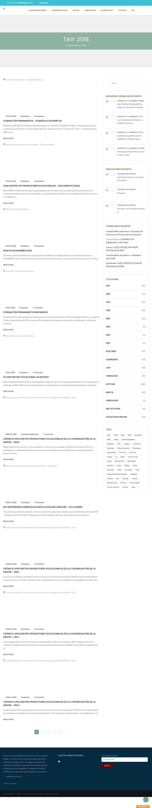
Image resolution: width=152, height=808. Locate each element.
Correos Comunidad (10, 783)
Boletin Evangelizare (128, 439)
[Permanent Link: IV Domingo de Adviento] (110, 177)
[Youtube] (146, 3)
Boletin (116, 439)
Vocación (122, 10)
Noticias (76, 10)
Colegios (127, 444)
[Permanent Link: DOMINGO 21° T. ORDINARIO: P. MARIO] (110, 104)
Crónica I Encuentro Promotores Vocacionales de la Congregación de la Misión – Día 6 (49, 570)
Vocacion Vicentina (116, 417)
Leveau (109, 461)
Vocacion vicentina (113, 487)
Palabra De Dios (107, 10)
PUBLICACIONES (90, 10)
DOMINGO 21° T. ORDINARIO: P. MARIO (130, 101)
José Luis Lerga (133, 457)
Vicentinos (24, 116)
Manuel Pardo (119, 461)
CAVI (133, 10)
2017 (108, 285)
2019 (108, 302)
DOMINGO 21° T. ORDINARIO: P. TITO (130, 116)
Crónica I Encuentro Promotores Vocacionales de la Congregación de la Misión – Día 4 (49, 703)
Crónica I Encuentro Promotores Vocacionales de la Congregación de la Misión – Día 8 (49, 440)
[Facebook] (140, 3)
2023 (108, 335)
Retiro (120, 470)
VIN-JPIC (124, 483)
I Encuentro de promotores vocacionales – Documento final (41, 185)
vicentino (135, 478)
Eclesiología (136, 448)
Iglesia (123, 457)
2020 (108, 310)
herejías (109, 457)
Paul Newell (111, 263)
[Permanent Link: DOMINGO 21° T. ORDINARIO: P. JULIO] (110, 136)
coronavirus (137, 444)
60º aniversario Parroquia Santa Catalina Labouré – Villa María (43, 507)
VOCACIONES (134, 483)
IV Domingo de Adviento (126, 174)
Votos (134, 487)
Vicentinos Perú (112, 483)
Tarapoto (125, 478)
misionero (110, 465)
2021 (108, 318)
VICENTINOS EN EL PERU (60, 10)
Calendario (43, 3)
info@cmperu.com (24, 3)
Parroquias (112, 400)
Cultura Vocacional (123, 448)
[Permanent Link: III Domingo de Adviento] (110, 193)
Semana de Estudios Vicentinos (117, 474)
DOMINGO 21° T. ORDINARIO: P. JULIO (130, 132)
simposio (110, 478)
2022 (108, 326)
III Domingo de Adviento (126, 189)
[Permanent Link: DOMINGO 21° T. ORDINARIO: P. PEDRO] (110, 152)
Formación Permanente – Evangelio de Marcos (32, 120)
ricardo (109, 247)
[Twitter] (135, 3)
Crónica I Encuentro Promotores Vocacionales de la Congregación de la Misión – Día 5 (49, 635)
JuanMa (56, 794)
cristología (110, 448)
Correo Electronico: (109, 755)
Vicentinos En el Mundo (37, 10)
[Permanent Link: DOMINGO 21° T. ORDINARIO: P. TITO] (110, 120)
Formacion (112, 376)
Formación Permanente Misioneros (25, 312)
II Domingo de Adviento (126, 205)
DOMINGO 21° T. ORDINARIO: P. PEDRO (130, 148)
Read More (8, 138)
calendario (110, 444)
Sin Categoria (113, 408)
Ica (116, 457)
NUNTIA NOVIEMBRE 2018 (17, 250)
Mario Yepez (131, 461)
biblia (109, 439)
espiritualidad (111, 452)
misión (119, 465)
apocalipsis (138, 435)
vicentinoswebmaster (30, 434)
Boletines (111, 351)
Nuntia (109, 392)
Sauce (137, 470)
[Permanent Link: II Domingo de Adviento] (110, 209)
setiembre (134, 474)
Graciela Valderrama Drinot (117, 231)
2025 (108, 343)
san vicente (128, 470)
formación (133, 452)
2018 (108, 294)
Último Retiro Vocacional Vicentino (26, 377)
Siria (117, 478)
